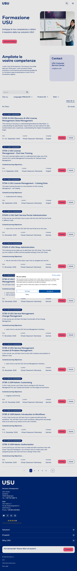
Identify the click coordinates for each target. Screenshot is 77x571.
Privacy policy (56, 275)
